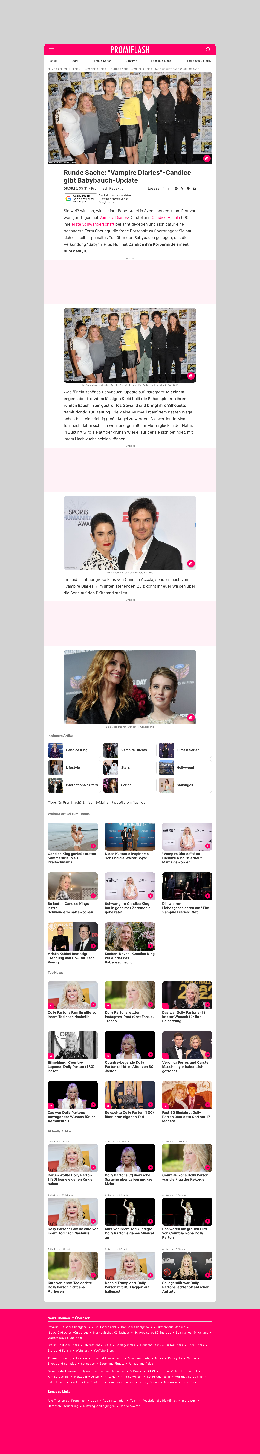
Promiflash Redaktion (108, 188)
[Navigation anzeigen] (52, 50)
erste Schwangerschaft (93, 224)
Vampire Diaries (113, 217)
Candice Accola (166, 217)
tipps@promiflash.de (128, 802)
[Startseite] (130, 49)
